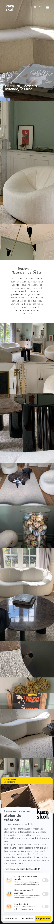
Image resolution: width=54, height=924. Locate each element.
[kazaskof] (10, 7)
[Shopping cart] (38, 7)
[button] (47, 7)
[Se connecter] (33, 7)
